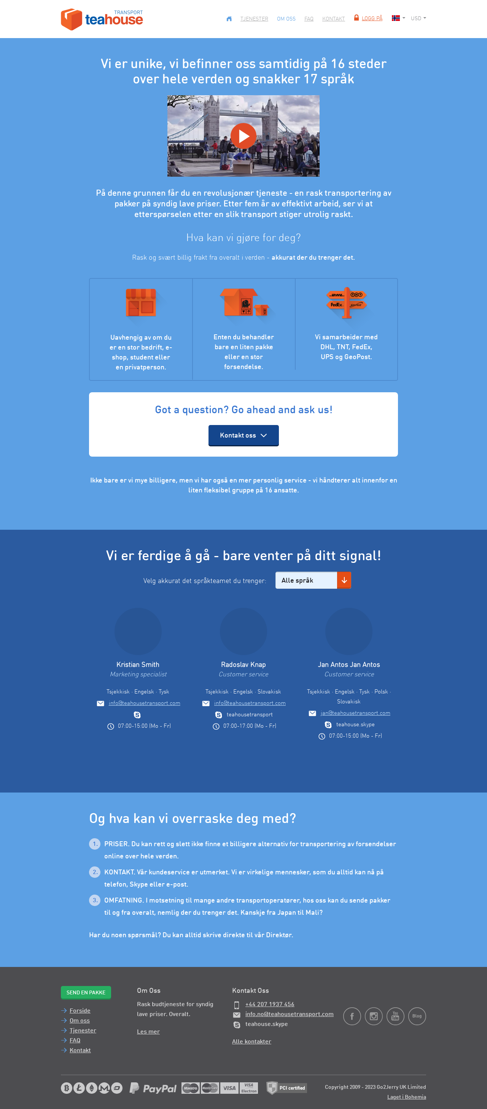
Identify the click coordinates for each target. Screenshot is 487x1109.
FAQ (309, 19)
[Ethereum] (91, 1088)
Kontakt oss (238, 435)
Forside (80, 1011)
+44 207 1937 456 (269, 1005)
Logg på (372, 18)
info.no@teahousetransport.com (289, 1015)
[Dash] (117, 1088)
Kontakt (333, 19)
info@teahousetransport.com (144, 703)
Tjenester (254, 19)
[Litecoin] (79, 1088)
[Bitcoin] (66, 1088)
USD (416, 18)
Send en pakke (86, 993)
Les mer (148, 1032)
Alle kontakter (251, 1042)
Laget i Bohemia (406, 1097)
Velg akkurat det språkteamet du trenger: (204, 581)
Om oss (286, 19)
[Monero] (104, 1088)
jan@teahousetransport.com (355, 713)
